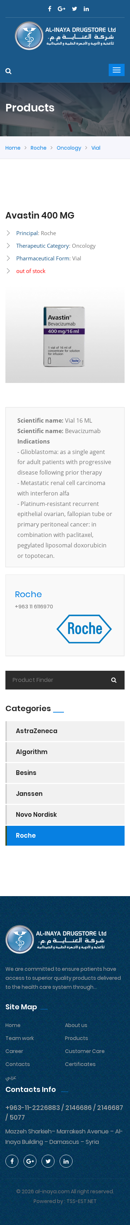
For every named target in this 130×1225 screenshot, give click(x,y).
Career (14, 1051)
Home (13, 147)
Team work (19, 1038)
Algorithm (32, 752)
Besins (26, 772)
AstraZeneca (36, 731)
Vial (95, 147)
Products (76, 1038)
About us (76, 1025)
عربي (10, 1077)
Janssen (29, 793)
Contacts (17, 1064)
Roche (39, 147)
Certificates (80, 1064)
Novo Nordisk (36, 814)
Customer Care (85, 1051)
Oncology (69, 147)
